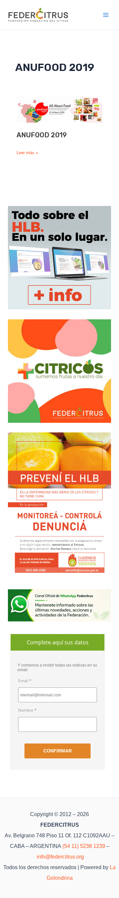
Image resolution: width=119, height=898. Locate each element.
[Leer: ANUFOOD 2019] (59, 109)
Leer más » (27, 153)
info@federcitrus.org (60, 857)
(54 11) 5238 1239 (83, 846)
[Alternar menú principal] (106, 15)
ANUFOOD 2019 (42, 135)
